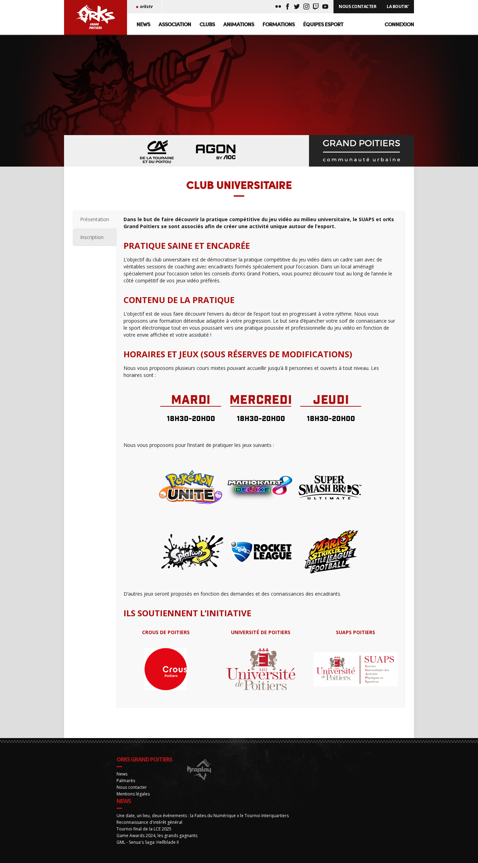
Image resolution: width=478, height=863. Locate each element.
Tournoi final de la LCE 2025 (144, 829)
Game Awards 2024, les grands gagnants (157, 836)
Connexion (399, 24)
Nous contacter (132, 787)
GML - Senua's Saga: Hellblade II (148, 842)
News (143, 24)
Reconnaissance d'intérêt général (149, 822)
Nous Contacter (357, 6)
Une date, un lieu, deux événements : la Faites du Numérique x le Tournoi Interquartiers (203, 816)
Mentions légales (133, 794)
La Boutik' (398, 6)
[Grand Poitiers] (361, 151)
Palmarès (126, 781)
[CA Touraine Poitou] (157, 152)
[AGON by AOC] (216, 152)
